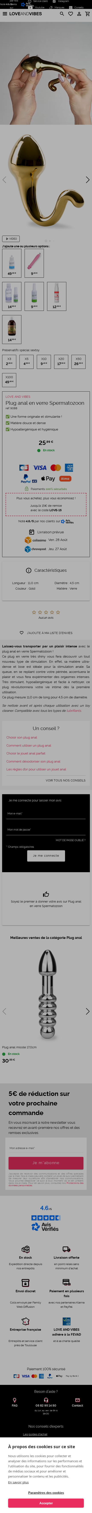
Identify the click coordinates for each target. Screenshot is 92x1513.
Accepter (46, 1503)
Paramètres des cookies (46, 1493)
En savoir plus (18, 1482)
